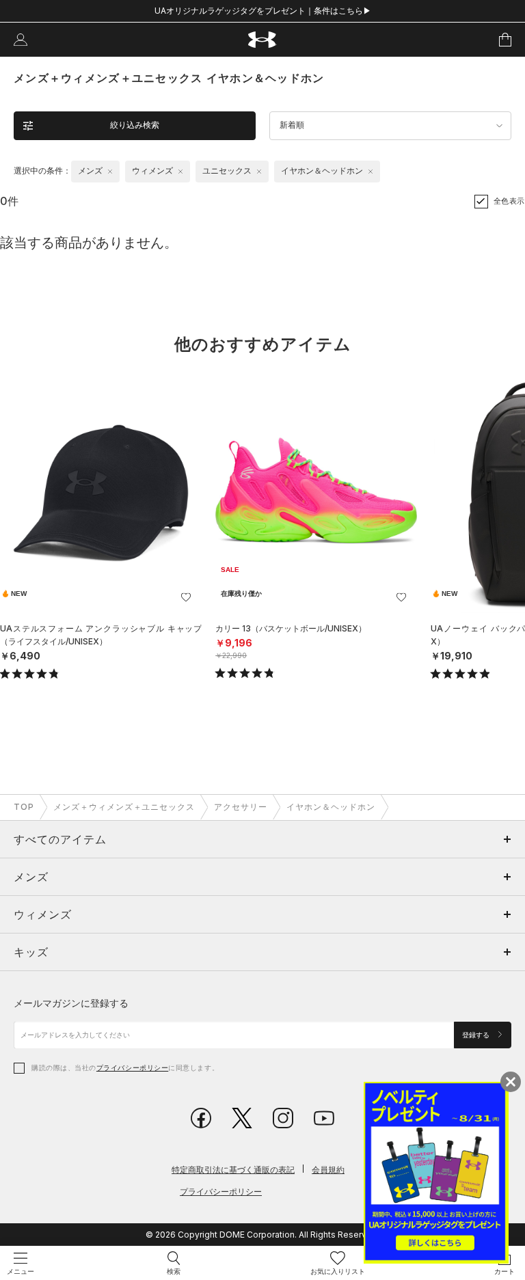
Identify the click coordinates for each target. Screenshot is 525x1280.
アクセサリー (240, 807)
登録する (477, 1035)
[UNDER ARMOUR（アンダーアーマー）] (263, 40)
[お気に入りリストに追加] (186, 597)
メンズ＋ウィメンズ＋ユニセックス (124, 807)
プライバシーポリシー (132, 1067)
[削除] (110, 171)
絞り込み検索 (134, 125)
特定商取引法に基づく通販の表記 (233, 1170)
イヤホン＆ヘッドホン (330, 807)
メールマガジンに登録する (71, 1003)
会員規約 (328, 1170)
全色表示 (509, 201)
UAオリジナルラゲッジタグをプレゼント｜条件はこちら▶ (262, 10)
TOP (24, 807)
